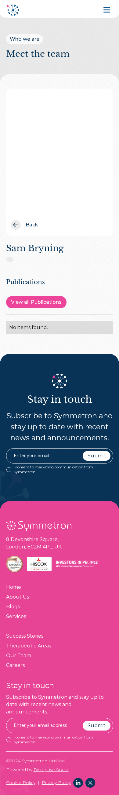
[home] (13, 10)
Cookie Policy (20, 782)
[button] (108, 9)
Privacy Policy (56, 782)
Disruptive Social (51, 769)
